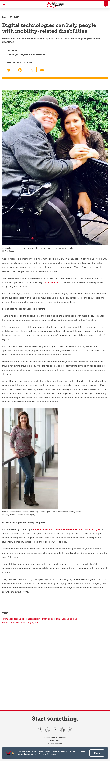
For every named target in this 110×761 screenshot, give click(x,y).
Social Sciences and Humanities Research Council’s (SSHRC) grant (67, 529)
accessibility (34, 618)
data (57, 618)
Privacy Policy (55, 740)
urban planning (69, 618)
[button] (10, 69)
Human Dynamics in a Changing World (21, 622)
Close (97, 753)
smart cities (47, 618)
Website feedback (55, 743)
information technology (13, 618)
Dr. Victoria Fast (52, 282)
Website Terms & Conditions (43, 754)
